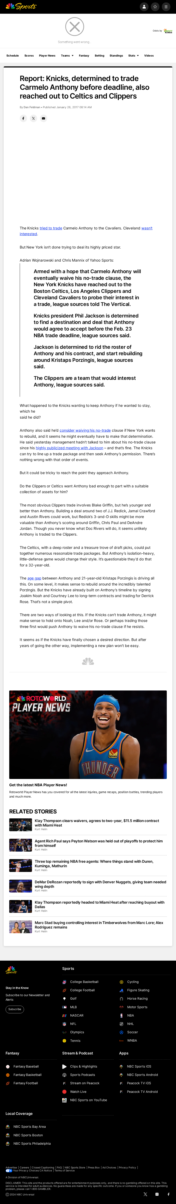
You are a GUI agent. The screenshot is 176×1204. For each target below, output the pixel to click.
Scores (29, 55)
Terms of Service (65, 1170)
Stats (131, 55)
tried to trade (51, 228)
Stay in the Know (17, 988)
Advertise (11, 1167)
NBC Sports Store (75, 1167)
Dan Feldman (32, 107)
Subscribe (14, 1009)
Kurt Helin (41, 829)
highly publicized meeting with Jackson (69, 448)
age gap (34, 578)
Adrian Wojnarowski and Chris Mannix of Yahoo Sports (66, 260)
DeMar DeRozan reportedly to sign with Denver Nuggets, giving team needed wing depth (100, 884)
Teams (65, 55)
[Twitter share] (33, 118)
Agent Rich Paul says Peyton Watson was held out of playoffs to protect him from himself (98, 843)
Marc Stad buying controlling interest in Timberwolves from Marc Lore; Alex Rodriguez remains (99, 924)
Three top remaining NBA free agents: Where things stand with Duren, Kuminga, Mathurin (94, 863)
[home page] (21, 6)
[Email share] (43, 118)
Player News (47, 55)
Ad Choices (109, 1167)
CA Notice (45, 1170)
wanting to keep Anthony (92, 405)
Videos (148, 55)
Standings (116, 55)
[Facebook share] (23, 118)
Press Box (94, 1167)
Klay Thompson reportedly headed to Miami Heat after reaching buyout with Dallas (99, 904)
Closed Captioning (43, 1167)
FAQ (59, 1167)
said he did (29, 417)
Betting (99, 55)
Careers (24, 1167)
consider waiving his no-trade (85, 430)
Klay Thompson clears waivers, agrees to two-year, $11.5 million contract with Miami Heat (97, 822)
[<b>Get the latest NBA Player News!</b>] (88, 734)
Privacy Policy (127, 1167)
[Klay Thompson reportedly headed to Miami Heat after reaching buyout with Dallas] (20, 906)
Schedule (12, 55)
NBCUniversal (29, 1177)
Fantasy (84, 55)
